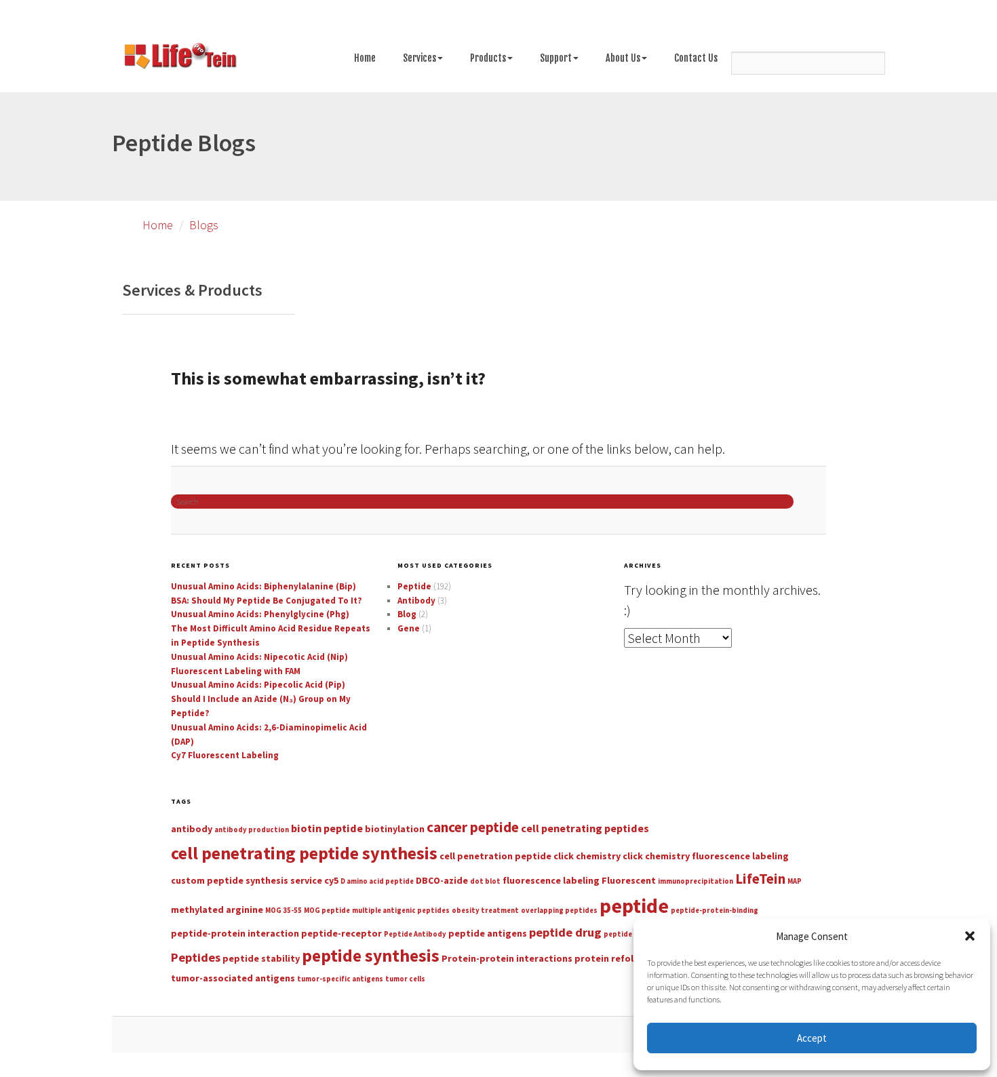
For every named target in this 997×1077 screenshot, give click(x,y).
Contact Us (696, 58)
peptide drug (565, 932)
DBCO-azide (442, 880)
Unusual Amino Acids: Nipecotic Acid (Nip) (259, 657)
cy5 (331, 880)
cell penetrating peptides (585, 828)
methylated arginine (217, 909)
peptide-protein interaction (235, 933)
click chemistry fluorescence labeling (706, 856)
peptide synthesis (370, 955)
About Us (623, 58)
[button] (970, 936)
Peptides (195, 957)
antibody (191, 829)
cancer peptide (473, 827)
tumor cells (405, 979)
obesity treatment (485, 910)
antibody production (251, 829)
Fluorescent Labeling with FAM (235, 671)
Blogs (203, 225)
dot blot (485, 881)
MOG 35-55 (283, 910)
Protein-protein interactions (507, 958)
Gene (408, 628)
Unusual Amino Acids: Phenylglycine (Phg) (260, 614)
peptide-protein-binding (714, 910)
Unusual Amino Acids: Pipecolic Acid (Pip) (258, 684)
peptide (634, 905)
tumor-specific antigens (340, 979)
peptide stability (261, 958)
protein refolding (614, 958)
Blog (406, 614)
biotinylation (395, 829)
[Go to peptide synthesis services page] (180, 58)
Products (488, 58)
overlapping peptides (559, 910)
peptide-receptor (341, 933)
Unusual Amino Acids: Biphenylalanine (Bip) (263, 586)
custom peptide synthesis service (246, 880)
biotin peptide (327, 828)
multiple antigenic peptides (401, 910)
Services (419, 58)
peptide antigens (487, 933)
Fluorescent (629, 880)
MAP (794, 881)
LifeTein (760, 878)
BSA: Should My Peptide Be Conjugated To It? (266, 600)
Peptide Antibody (415, 934)
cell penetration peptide (495, 856)
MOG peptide (327, 910)
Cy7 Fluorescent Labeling (225, 755)
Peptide (414, 586)
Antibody (416, 600)
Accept (812, 1038)
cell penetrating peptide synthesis (304, 853)
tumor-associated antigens (233, 978)
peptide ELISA (628, 934)
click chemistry (587, 856)
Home (365, 58)
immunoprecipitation (695, 881)
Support (556, 58)
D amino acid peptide (377, 881)
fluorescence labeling (551, 880)
